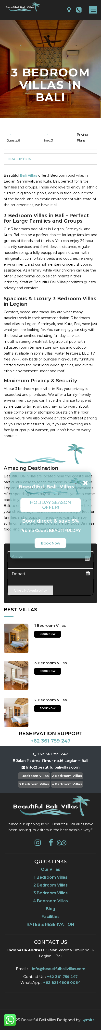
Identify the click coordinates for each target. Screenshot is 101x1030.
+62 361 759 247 (51, 741)
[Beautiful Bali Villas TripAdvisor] (61, 844)
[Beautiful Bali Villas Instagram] (38, 844)
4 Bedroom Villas (67, 784)
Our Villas (50, 869)
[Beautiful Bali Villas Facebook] (51, 844)
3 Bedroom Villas (50, 662)
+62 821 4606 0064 (61, 982)
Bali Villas (28, 175)
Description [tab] (20, 159)
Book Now (47, 634)
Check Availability (30, 590)
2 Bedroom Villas (50, 700)
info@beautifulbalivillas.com (58, 968)
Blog (50, 908)
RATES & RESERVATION (50, 924)
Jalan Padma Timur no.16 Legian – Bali (51, 760)
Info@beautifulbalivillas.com (53, 767)
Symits (87, 1019)
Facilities (51, 916)
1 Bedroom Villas (50, 625)
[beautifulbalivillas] (22, 7)
